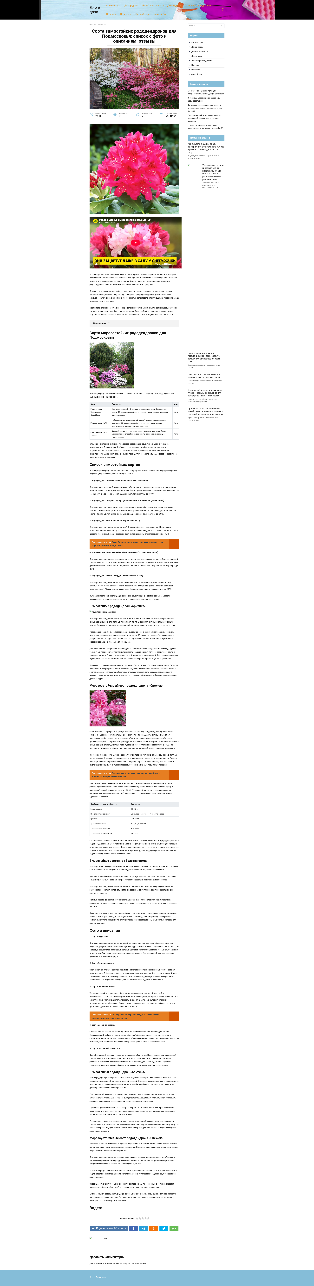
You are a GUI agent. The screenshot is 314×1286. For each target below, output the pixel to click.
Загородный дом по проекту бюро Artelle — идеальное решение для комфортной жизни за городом (205, 393)
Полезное (126, 14)
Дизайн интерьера (153, 5)
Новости (111, 14)
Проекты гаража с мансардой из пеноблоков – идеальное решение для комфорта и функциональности (205, 411)
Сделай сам (142, 14)
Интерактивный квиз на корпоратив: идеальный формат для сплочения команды (204, 118)
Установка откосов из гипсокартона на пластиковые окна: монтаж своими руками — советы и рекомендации (213, 172)
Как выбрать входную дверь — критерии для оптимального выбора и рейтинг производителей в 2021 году (206, 148)
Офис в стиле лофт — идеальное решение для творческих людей (204, 375)
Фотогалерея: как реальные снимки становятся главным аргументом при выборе (205, 108)
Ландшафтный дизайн (197, 5)
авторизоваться (139, 1263)
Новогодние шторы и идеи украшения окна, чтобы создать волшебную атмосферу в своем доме (204, 357)
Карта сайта (159, 14)
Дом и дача (95, 10)
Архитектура (113, 5)
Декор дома (131, 5)
